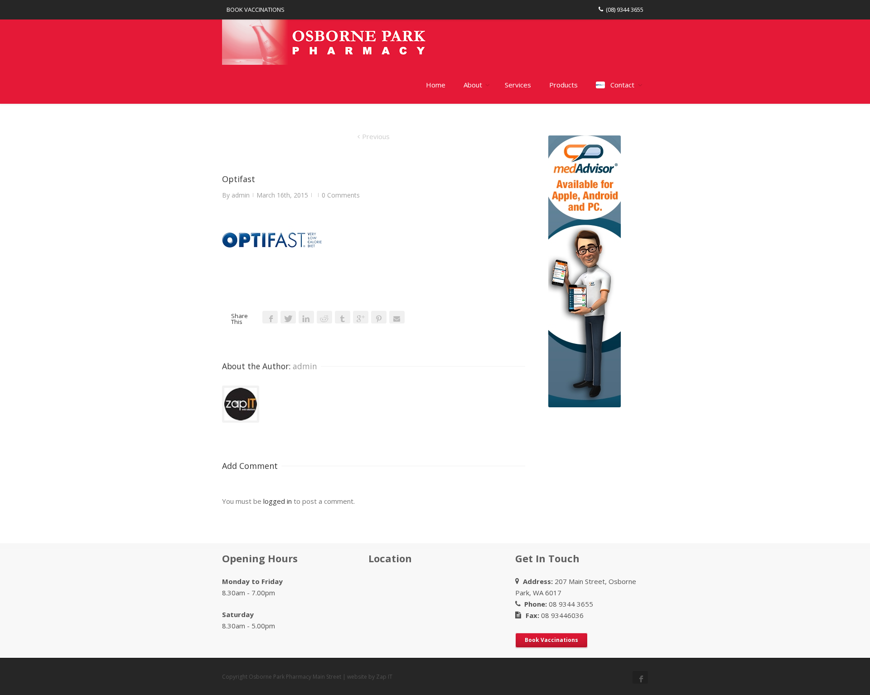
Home (435, 84)
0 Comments (341, 195)
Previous (376, 136)
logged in (277, 501)
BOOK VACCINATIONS (256, 9)
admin (241, 195)
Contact (622, 84)
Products (563, 84)
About (473, 84)
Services (518, 84)
